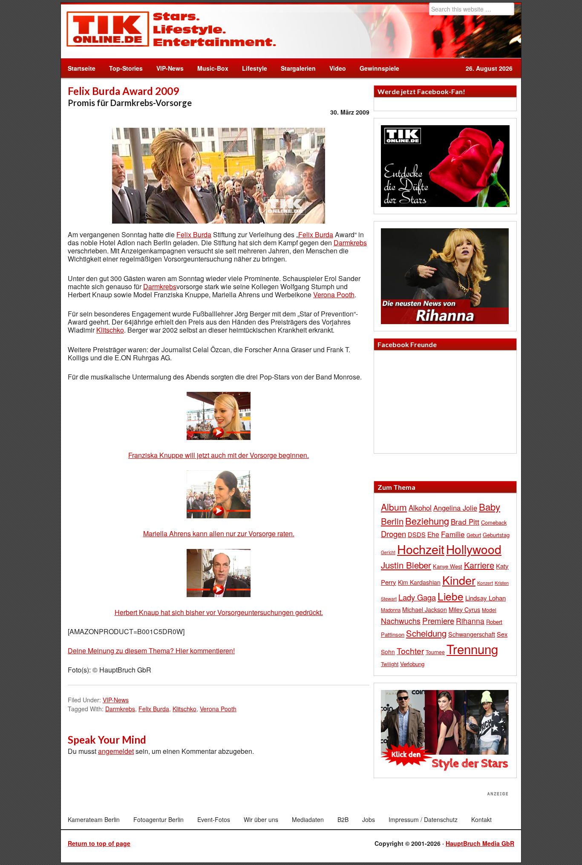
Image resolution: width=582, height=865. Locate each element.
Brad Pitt (465, 521)
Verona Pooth (333, 294)
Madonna (390, 609)
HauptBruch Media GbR (480, 843)
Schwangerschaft (471, 633)
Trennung (472, 649)
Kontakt (481, 819)
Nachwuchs (401, 620)
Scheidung (426, 633)
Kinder (458, 580)
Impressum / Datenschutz (423, 819)
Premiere (438, 620)
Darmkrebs (350, 242)
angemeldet (116, 751)
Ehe (433, 534)
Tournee (435, 651)
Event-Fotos (213, 819)
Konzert (485, 582)
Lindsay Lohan (485, 597)
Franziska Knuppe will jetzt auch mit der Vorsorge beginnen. (218, 455)
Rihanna (470, 620)
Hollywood (473, 549)
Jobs (368, 819)
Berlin (392, 520)
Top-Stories (126, 68)
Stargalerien (298, 68)
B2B (343, 819)
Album (394, 506)
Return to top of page (99, 843)
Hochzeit (420, 549)
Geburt (474, 535)
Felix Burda (193, 234)
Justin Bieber (406, 564)
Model (489, 609)
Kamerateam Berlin (94, 819)
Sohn (388, 651)
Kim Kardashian (419, 582)
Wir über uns (261, 819)
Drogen (393, 533)
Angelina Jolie (455, 508)
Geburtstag (496, 535)
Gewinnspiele (379, 68)
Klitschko (110, 330)
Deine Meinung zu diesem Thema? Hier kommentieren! (151, 650)
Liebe (451, 596)
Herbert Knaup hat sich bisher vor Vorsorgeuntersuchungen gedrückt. (219, 612)
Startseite (81, 68)
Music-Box (209, 68)
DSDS (417, 534)
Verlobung (412, 664)
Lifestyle (251, 68)
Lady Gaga (417, 597)
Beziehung (427, 520)
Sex (502, 633)
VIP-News (170, 68)
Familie (453, 534)
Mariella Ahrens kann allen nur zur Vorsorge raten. (218, 533)
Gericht (388, 552)
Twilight (389, 663)
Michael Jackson (424, 609)
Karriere (479, 565)
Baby (489, 506)
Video (334, 68)
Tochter (410, 651)
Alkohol (420, 508)
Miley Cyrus (464, 609)
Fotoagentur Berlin (158, 819)
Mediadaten (308, 819)
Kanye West (447, 566)
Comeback (494, 522)
